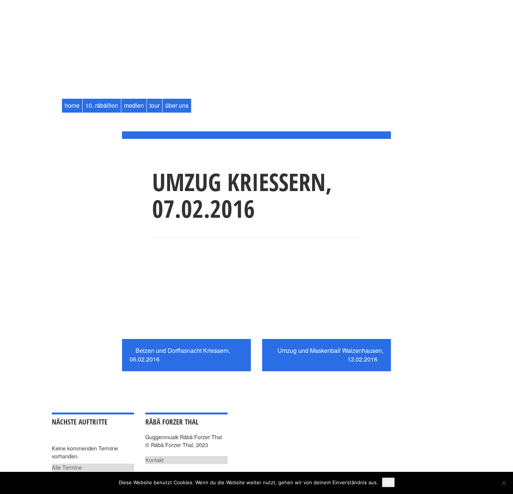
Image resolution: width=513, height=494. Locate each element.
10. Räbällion (101, 105)
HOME (72, 105)
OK (388, 482)
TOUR (154, 105)
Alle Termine (67, 467)
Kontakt (154, 460)
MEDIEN (134, 105)
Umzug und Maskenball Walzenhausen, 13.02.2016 (330, 354)
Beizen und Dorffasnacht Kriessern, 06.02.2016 (180, 354)
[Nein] (503, 483)
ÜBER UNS (177, 105)
